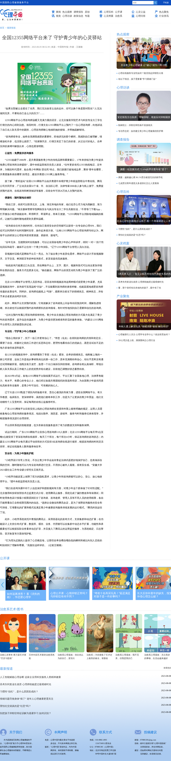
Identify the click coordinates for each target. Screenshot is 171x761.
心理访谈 (67, 16)
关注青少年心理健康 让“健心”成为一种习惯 (144, 65)
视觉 (58, 16)
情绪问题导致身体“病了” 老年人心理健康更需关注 (26, 698)
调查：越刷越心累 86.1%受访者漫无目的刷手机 (140, 177)
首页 (2, 28)
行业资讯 (164, 16)
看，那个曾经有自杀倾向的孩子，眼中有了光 (139, 288)
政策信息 (78, 16)
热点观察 (67, 12)
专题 (87, 16)
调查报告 (78, 12)
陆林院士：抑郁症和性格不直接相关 (135, 125)
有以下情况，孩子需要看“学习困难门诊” (137, 79)
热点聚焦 (164, 12)
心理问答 (140, 16)
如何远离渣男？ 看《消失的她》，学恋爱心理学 (23, 595)
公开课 (118, 12)
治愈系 (118, 16)
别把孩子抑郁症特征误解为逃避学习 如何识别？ (25, 713)
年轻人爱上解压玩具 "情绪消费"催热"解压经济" (144, 326)
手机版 (166, 3)
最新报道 (11, 28)
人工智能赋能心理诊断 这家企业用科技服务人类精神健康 (30, 677)
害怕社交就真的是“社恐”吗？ (132, 235)
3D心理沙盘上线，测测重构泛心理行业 (136, 340)
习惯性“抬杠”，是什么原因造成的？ (135, 229)
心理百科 (108, 12)
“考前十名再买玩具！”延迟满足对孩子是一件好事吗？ (112, 595)
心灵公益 (140, 12)
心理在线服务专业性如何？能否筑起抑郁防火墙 (140, 73)
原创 (87, 12)
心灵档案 (108, 16)
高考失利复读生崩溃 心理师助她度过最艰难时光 (141, 282)
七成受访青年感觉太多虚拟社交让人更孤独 (138, 183)
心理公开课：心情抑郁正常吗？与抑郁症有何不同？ (69, 595)
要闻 (58, 12)
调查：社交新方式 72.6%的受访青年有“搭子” (144, 169)
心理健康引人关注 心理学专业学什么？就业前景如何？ (144, 334)
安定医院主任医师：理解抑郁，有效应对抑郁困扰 (143, 117)
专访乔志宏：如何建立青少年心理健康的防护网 (140, 131)
